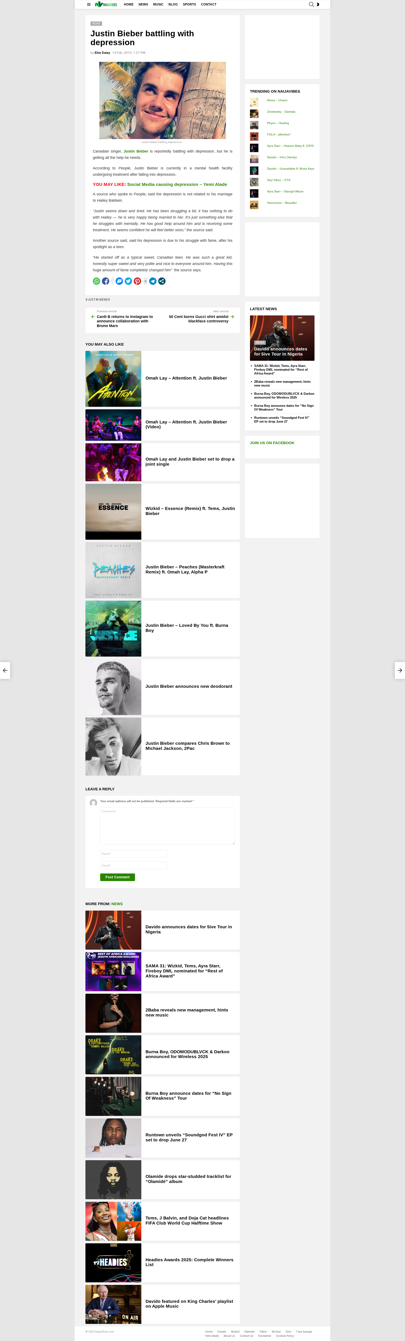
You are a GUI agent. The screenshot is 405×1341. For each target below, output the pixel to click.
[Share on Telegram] (153, 281)
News (117, 904)
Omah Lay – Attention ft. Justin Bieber (186, 378)
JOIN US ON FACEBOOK (272, 443)
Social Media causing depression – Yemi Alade (177, 184)
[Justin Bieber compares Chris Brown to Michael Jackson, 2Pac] (113, 747)
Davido (221, 1331)
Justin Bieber (136, 151)
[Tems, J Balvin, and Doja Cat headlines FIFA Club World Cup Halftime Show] (113, 1221)
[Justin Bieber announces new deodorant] (113, 687)
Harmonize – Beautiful (282, 202)
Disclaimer (264, 1335)
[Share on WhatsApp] (96, 281)
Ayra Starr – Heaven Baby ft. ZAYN (290, 145)
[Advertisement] (281, 46)
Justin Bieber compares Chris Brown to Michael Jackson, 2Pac (188, 746)
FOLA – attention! (278, 134)
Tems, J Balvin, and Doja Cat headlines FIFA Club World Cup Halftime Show (187, 1220)
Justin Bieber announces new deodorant (189, 686)
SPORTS (189, 4)
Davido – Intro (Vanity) (282, 157)
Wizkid (235, 1331)
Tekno (263, 1331)
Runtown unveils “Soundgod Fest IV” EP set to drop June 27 (282, 419)
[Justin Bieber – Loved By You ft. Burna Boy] (113, 629)
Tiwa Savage (304, 1331)
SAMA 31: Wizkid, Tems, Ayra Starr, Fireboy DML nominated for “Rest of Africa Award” (184, 970)
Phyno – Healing (278, 123)
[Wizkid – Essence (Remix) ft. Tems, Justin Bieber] (113, 512)
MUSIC (158, 4)
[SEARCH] (311, 4)
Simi (288, 1331)
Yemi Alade (212, 1335)
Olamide (249, 1331)
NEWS (143, 4)
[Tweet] (128, 281)
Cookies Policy (285, 1335)
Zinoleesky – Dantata (281, 111)
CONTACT (208, 4)
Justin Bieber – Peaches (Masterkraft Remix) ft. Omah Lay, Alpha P (185, 569)
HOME (129, 4)
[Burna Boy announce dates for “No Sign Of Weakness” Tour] (113, 1096)
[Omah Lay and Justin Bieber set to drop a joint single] (113, 462)
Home (209, 1331)
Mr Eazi (276, 1331)
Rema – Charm (277, 100)
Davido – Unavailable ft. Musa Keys (290, 168)
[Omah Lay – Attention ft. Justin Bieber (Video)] (113, 425)
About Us (229, 1335)
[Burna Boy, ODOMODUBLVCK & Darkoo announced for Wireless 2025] (113, 1054)
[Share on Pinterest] (137, 281)
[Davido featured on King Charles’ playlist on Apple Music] (113, 1304)
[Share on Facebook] (105, 281)
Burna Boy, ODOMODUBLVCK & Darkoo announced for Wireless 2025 (188, 1054)
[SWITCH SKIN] (318, 4)
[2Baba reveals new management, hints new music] (113, 1013)
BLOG (173, 4)
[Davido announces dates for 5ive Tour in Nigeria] (113, 930)
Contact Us (246, 1335)
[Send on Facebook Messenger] (119, 281)
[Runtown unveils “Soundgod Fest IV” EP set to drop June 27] (113, 1137)
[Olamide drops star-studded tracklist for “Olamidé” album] (113, 1179)
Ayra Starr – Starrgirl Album (285, 191)
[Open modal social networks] (162, 281)
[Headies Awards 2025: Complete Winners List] (113, 1262)
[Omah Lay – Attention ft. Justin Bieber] (113, 379)
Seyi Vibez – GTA (278, 180)
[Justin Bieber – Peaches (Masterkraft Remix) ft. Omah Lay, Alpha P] (113, 570)
